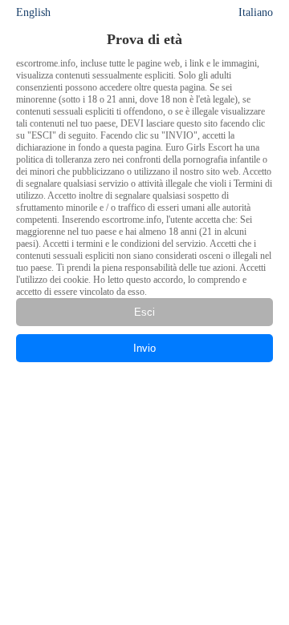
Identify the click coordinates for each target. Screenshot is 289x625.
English (33, 12)
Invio (144, 348)
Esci (144, 312)
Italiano (255, 12)
